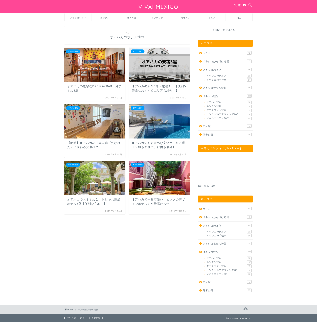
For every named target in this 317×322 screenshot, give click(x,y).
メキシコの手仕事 (228, 80)
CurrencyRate (206, 185)
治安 (239, 17)
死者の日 (185, 17)
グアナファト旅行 (228, 110)
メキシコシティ (78, 17)
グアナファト (158, 17)
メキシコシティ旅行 (228, 118)
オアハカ (132, 17)
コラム (226, 53)
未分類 (226, 126)
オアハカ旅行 (228, 102)
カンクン (105, 17)
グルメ (212, 17)
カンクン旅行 (229, 106)
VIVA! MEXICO (158, 6)
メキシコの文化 (226, 69)
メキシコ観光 (227, 96)
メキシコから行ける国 (226, 61)
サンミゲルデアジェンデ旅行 (228, 114)
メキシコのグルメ (228, 76)
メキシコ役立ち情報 (226, 87)
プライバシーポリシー (77, 318)
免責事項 (96, 318)
